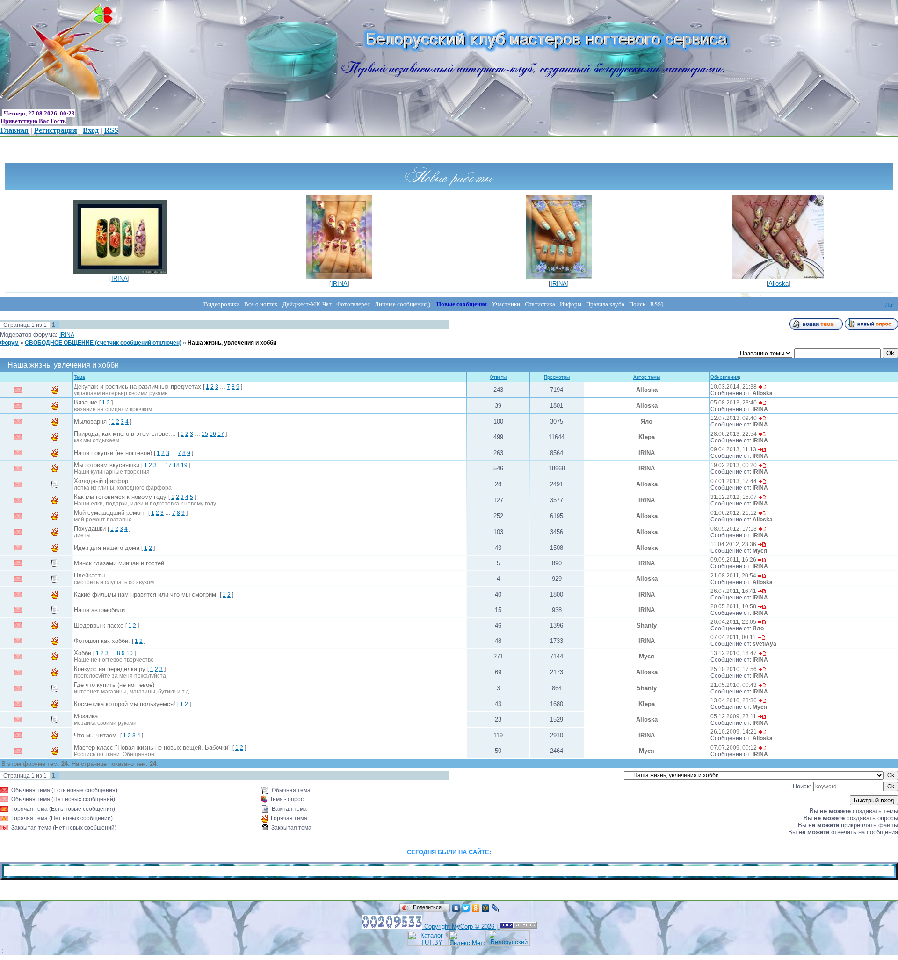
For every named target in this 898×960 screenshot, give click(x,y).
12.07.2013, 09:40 (733, 418)
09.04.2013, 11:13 (733, 449)
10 (129, 653)
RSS (111, 130)
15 (205, 434)
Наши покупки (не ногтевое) (113, 452)
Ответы (498, 377)
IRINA (119, 278)
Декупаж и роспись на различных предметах (137, 386)
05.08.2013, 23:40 (733, 402)
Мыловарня (90, 421)
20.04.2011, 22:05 (733, 622)
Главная (14, 130)
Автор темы (646, 377)
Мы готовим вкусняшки (106, 465)
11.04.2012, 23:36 (733, 544)
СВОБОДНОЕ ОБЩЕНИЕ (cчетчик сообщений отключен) (103, 342)
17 (220, 434)
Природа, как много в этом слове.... (125, 433)
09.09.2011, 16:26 (733, 559)
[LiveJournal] (495, 908)
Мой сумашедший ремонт (110, 512)
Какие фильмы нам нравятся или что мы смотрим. (146, 594)
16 (213, 434)
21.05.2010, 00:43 (733, 685)
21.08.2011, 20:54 (733, 575)
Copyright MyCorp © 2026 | (462, 926)
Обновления (724, 377)
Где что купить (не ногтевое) (114, 684)
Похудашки (90, 528)
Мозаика (86, 716)
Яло (646, 421)
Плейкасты (89, 575)
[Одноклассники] (476, 908)
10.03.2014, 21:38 (733, 386)
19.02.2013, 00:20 (733, 465)
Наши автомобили (99, 610)
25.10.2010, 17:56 (733, 669)
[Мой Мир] (486, 908)
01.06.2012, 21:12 (733, 513)
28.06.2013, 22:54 (733, 434)
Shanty (647, 625)
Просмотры (557, 377)
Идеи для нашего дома (106, 547)
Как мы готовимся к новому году (120, 496)
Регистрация (55, 130)
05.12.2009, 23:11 (733, 716)
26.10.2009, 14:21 (733, 732)
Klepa (646, 436)
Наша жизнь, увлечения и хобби (232, 342)
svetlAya (764, 644)
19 (184, 465)
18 (176, 465)
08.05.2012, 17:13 (733, 529)
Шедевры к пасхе (98, 625)
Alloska (778, 283)
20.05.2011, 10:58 (733, 606)
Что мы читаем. (96, 735)
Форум (9, 342)
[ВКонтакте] (456, 908)
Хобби (82, 653)
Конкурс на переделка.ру (109, 668)
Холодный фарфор (101, 480)
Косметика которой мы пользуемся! (124, 703)
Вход (91, 130)
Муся (760, 551)
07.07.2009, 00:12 (733, 747)
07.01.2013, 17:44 (733, 481)
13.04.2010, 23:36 (733, 700)
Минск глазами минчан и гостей (119, 563)
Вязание (85, 402)
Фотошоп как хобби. (102, 640)
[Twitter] (466, 908)
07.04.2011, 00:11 (733, 637)
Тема (79, 377)
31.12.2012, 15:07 (733, 497)
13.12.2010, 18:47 (733, 653)
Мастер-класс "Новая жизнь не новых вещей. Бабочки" (152, 747)
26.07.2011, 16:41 (733, 591)
